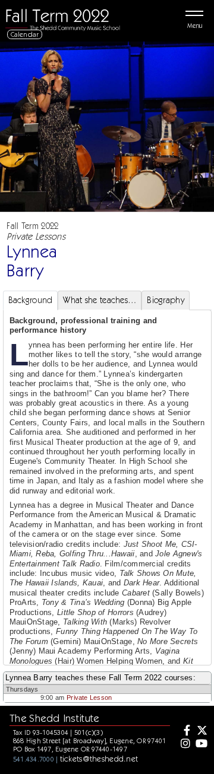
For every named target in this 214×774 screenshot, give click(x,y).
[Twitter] (200, 731)
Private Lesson (89, 697)
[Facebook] (184, 731)
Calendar (25, 34)
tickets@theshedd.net (99, 758)
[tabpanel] (107, 525)
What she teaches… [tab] (99, 300)
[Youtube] (200, 744)
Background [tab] (30, 300)
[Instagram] (184, 744)
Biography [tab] (165, 300)
